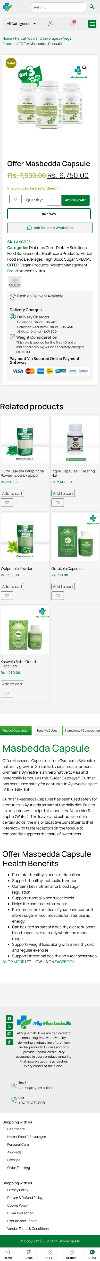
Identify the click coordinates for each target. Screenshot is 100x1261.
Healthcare (16, 1129)
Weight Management (68, 265)
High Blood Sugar (59, 259)
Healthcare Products (60, 253)
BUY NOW (49, 214)
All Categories (18, 24)
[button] (92, 24)
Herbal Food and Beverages (37, 38)
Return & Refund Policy (24, 1197)
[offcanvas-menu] (51, 24)
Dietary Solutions (71, 247)
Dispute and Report (22, 1220)
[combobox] (58, 7)
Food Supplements (23, 253)
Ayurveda (14, 1152)
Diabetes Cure (41, 247)
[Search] (93, 7)
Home (7, 38)
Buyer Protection (20, 1213)
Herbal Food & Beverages (26, 1136)
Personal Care (18, 1144)
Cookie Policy (17, 1205)
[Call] (52, 1101)
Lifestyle (13, 1160)
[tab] (16, 730)
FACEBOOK (65, 961)
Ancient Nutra (32, 270)
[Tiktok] (9, 1042)
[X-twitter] (9, 1026)
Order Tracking (18, 1167)
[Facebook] (9, 1018)
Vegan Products (34, 265)
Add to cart (75, 200)
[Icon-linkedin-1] (9, 1034)
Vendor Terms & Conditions (28, 1228)
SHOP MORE (13, 961)
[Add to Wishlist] (15, 199)
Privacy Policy (17, 1190)
